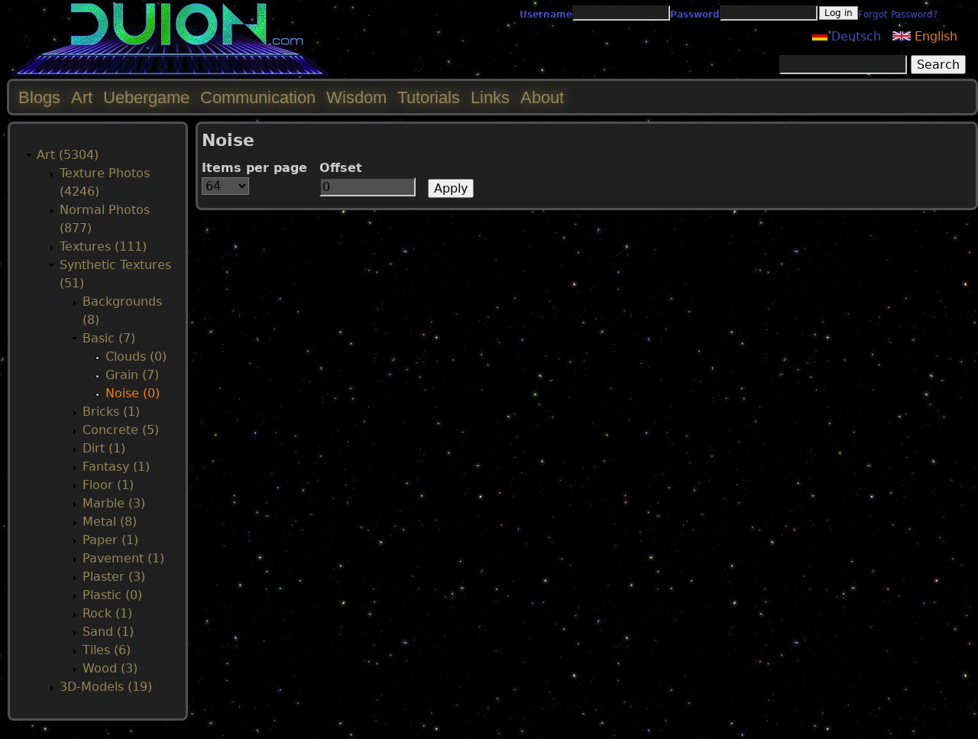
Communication (258, 97)
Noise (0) (132, 393)
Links (490, 97)
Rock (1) (107, 613)
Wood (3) (110, 668)
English (934, 36)
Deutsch (854, 36)
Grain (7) (132, 375)
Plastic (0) (112, 595)
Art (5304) (68, 154)
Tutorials (428, 97)
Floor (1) (108, 485)
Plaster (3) (114, 576)
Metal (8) (110, 521)
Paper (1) (110, 540)
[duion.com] (170, 73)
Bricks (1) (111, 411)
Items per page (254, 167)
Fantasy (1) (116, 466)
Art (81, 97)
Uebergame (146, 97)
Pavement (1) (123, 558)
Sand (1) (108, 631)
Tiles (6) (107, 650)
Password (695, 14)
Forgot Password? (898, 14)
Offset (340, 167)
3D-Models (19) (106, 686)
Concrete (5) (121, 430)
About (542, 97)
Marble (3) (114, 503)
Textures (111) (103, 246)
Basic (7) (109, 338)
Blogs (39, 97)
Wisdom (356, 97)
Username (546, 14)
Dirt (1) (104, 448)
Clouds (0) (136, 356)
